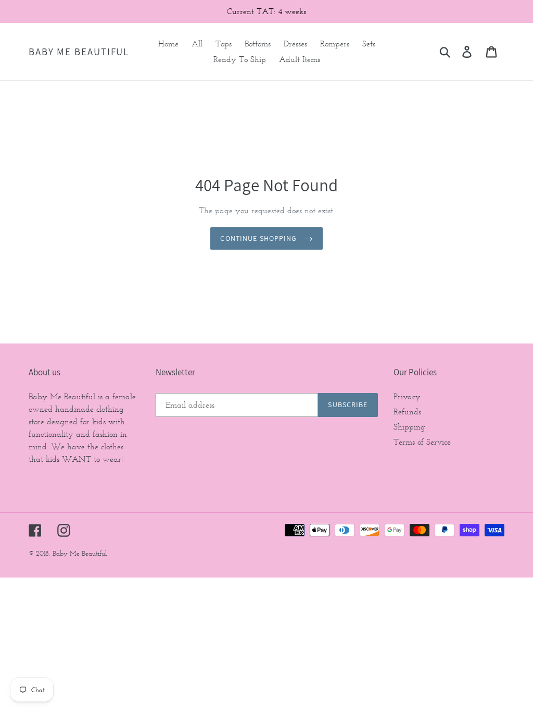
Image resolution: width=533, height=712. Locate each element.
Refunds (407, 411)
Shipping (409, 427)
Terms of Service (422, 442)
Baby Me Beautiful (79, 52)
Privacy (407, 396)
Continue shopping (258, 238)
